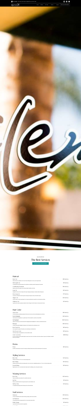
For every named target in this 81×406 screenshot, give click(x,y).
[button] (52, 5)
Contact (57, 4)
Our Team (46, 4)
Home (38, 4)
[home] (15, 4)
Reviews (42, 4)
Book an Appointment (65, 4)
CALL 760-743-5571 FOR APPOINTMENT (40, 263)
